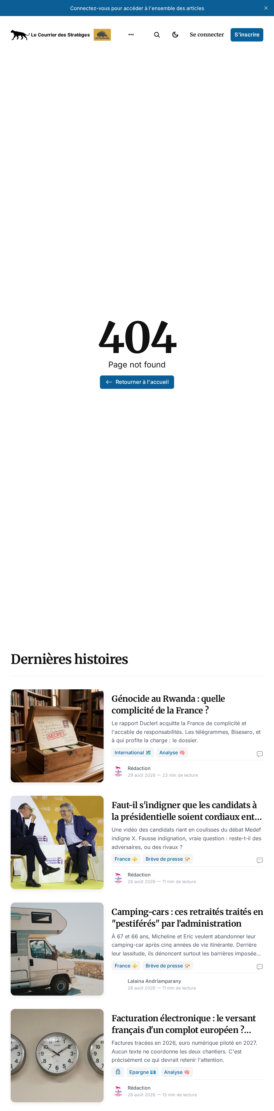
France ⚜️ (126, 859)
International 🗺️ (133, 752)
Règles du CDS (131, 128)
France (122, 76)
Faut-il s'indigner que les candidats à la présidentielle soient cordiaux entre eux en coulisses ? (187, 817)
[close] (266, 8)
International (130, 63)
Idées (120, 89)
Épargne (124, 102)
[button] (157, 35)
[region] (131, 35)
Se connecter (207, 34)
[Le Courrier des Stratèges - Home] (62, 34)
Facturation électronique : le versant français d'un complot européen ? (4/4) (184, 1030)
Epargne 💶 (142, 1072)
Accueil (122, 50)
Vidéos (122, 115)
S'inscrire (247, 34)
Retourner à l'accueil (142, 381)
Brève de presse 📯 (168, 859)
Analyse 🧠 (172, 752)
